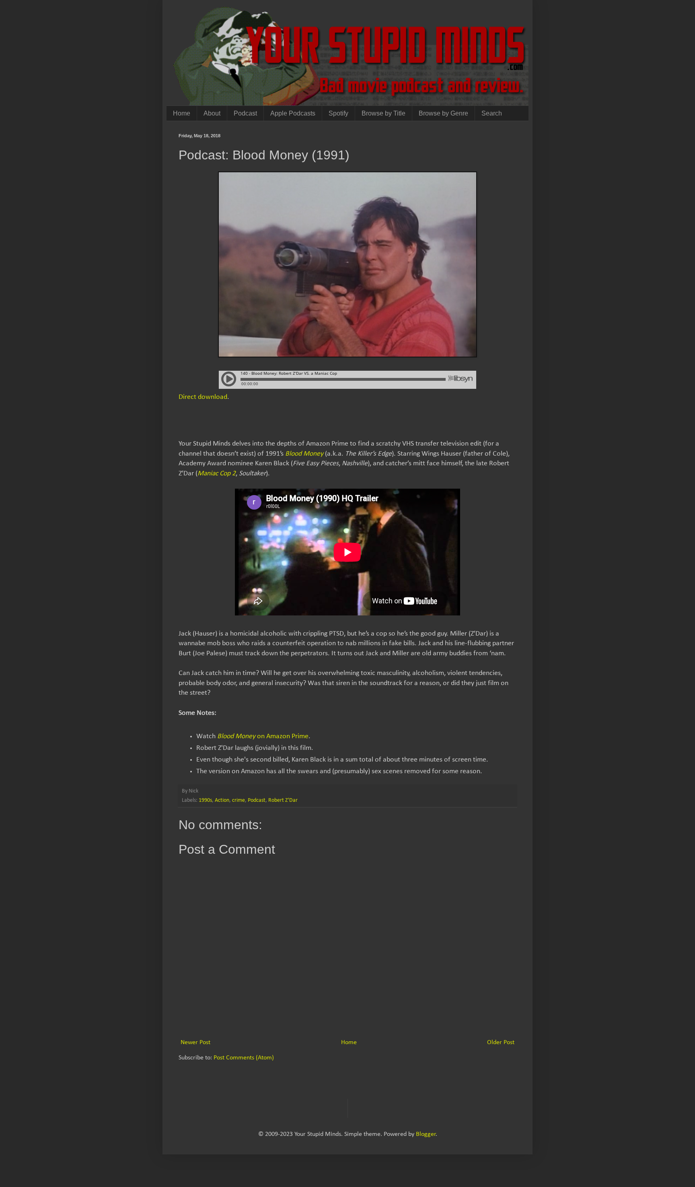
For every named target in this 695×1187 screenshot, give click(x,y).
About (212, 113)
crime (238, 800)
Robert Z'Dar (283, 800)
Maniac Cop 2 (216, 473)
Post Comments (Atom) (244, 1058)
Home (181, 113)
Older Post (500, 1042)
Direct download (203, 397)
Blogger (426, 1134)
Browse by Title (383, 113)
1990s (205, 800)
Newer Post (195, 1042)
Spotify (338, 113)
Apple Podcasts (292, 113)
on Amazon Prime (262, 736)
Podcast (245, 113)
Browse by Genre (443, 113)
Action (222, 800)
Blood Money (304, 453)
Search (491, 113)
